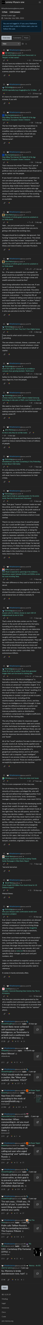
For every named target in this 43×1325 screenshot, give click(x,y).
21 (4, 1189)
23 (4, 1083)
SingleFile (33, 928)
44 (4, 1280)
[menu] (39, 2)
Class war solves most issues (29, 778)
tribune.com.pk (6, 1234)
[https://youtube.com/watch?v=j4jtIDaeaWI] (38, 1252)
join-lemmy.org (7, 1321)
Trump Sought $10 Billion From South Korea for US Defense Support (19, 886)
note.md (19, 951)
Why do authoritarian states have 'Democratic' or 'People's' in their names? (19, 56)
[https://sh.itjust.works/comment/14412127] (38, 1151)
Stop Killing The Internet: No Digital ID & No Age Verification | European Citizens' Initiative (19, 119)
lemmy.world (5, 1104)
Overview (6, 38)
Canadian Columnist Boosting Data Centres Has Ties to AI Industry (21, 992)
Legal (4, 1303)
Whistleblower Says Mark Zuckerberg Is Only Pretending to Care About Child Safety (21, 463)
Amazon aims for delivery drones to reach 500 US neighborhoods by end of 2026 (19, 614)
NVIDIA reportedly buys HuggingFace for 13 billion (19, 90)
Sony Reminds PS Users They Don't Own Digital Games (21, 329)
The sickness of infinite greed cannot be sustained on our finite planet (20, 218)
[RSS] (26, 44)
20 (4, 1041)
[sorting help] (23, 44)
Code (4, 1317)
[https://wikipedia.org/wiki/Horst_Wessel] (38, 1056)
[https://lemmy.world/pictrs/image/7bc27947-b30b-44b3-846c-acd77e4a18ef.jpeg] (38, 1122)
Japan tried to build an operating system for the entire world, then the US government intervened (20, 497)
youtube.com (5, 1254)
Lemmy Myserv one (15, 2)
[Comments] (38, 1030)
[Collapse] (4, 50)
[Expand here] (38, 1099)
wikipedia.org (5, 1056)
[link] (7, 60)
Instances (5, 1308)
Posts (26, 38)
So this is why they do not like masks (14, 433)
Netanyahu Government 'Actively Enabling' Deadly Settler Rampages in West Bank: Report (19, 860)
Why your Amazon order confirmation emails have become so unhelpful (19, 913)
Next (5, 1288)
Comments (17, 38)
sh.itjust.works (5, 1159)
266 (4, 1107)
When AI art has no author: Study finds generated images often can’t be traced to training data (19, 672)
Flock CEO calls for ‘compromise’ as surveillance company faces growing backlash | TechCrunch (18, 370)
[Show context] (4, 60)
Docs (4, 1312)
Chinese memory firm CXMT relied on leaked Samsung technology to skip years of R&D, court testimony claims (21, 399)
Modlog (5, 1299)
